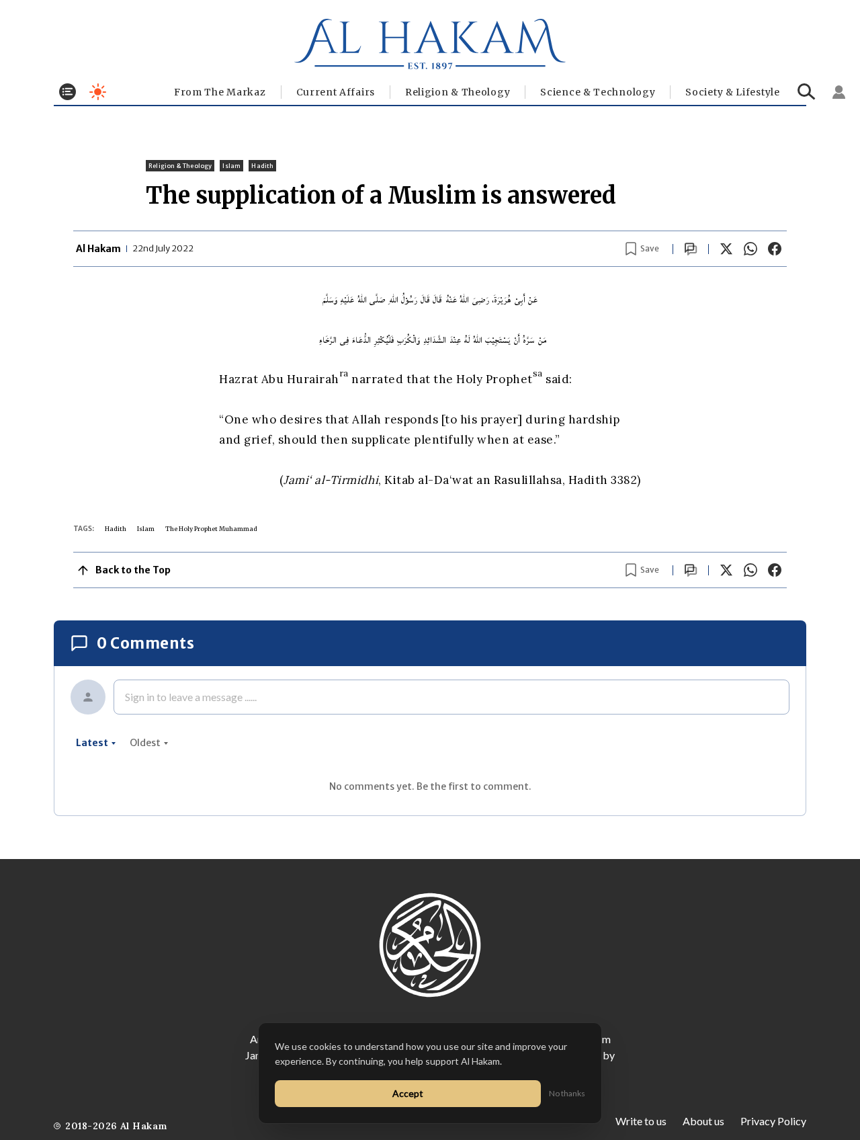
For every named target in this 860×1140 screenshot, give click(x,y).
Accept (407, 1093)
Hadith (262, 165)
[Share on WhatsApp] (750, 248)
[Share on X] (726, 248)
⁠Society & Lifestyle (732, 92)
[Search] (807, 91)
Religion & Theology (457, 92)
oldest (145, 743)
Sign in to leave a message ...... (191, 696)
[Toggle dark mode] (97, 91)
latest (92, 743)
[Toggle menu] (67, 91)
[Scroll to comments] (690, 249)
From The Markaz (220, 92)
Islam (231, 165)
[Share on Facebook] (774, 248)
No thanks (567, 1093)
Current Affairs (336, 92)
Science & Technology (597, 92)
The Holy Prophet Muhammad (211, 528)
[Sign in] (839, 92)
